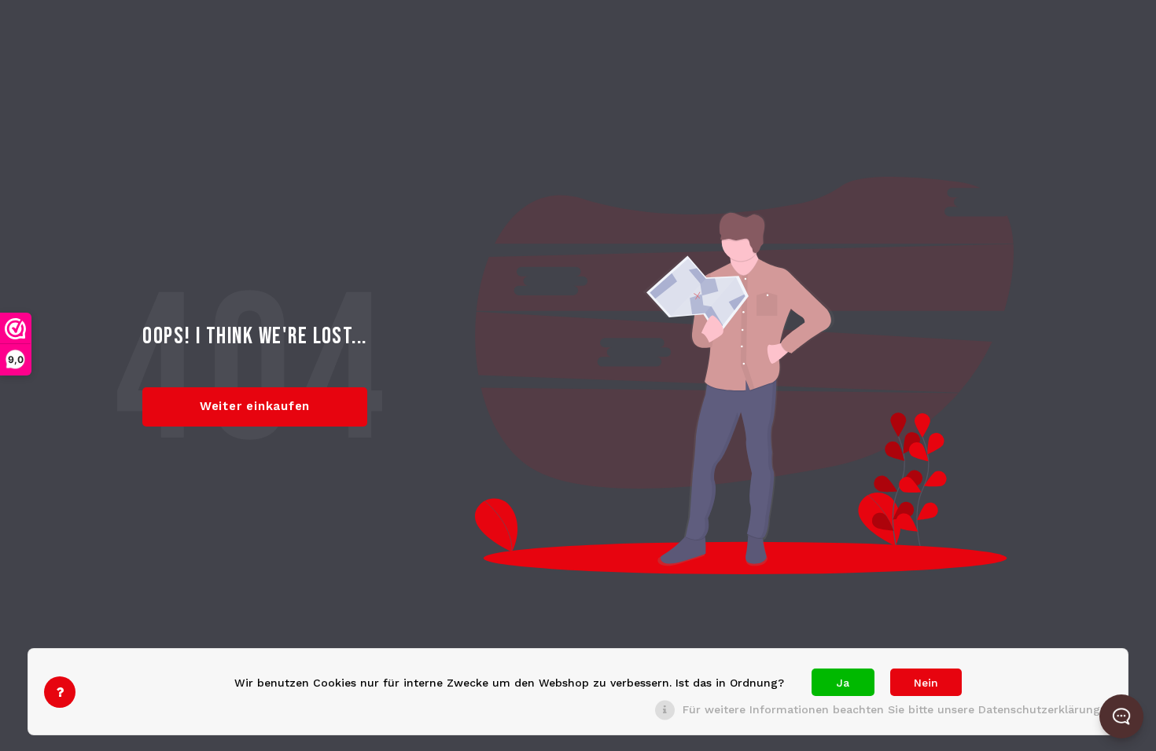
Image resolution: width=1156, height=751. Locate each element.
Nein (926, 682)
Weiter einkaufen (255, 406)
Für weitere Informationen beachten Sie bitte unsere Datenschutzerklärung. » (897, 709)
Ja (843, 682)
